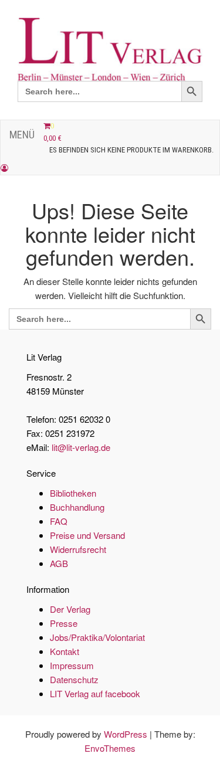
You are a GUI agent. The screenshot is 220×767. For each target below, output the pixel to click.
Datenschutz (74, 679)
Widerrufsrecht (78, 549)
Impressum (72, 665)
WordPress (125, 734)
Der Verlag (70, 609)
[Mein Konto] (4, 168)
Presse (63, 623)
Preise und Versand (87, 535)
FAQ (58, 521)
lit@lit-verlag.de (81, 447)
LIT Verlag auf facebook (95, 693)
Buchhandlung (77, 507)
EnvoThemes (110, 748)
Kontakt (64, 651)
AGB (59, 563)
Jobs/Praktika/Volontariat (97, 637)
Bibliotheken (73, 493)
